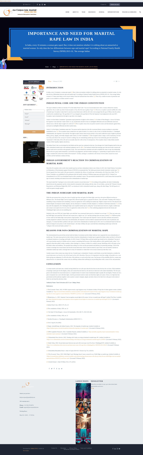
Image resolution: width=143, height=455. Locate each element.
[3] (94, 109)
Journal (101, 12)
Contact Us (103, 4)
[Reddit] (61, 368)
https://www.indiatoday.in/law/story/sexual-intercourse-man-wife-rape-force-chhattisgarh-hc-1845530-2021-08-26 (77, 345)
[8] (82, 147)
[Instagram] (42, 4)
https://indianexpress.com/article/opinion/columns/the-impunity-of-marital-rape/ (67, 328)
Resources (91, 12)
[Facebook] (37, 4)
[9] (118, 170)
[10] (91, 182)
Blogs (49, 81)
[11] (117, 203)
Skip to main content (5, 1)
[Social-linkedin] (93, 388)
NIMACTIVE (34, 448)
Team (83, 12)
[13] (108, 213)
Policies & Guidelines (129, 12)
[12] (89, 208)
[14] (111, 215)
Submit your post (115, 4)
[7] (89, 135)
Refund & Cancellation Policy (71, 449)
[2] (94, 96)
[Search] (140, 12)
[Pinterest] (54, 368)
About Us (75, 12)
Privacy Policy (73, 448)
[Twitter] (51, 368)
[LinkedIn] (40, 4)
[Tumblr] (56, 368)
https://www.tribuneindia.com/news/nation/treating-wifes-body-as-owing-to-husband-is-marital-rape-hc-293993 (76, 339)
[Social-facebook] (92, 388)
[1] (72, 92)
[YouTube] (45, 4)
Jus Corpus (26, 450)
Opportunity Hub (113, 12)
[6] (57, 131)
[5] (75, 123)
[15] (70, 226)
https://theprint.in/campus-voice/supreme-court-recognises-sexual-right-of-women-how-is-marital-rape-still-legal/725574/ (80, 299)
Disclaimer (63, 448)
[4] (95, 119)
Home (67, 12)
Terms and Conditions (86, 448)
